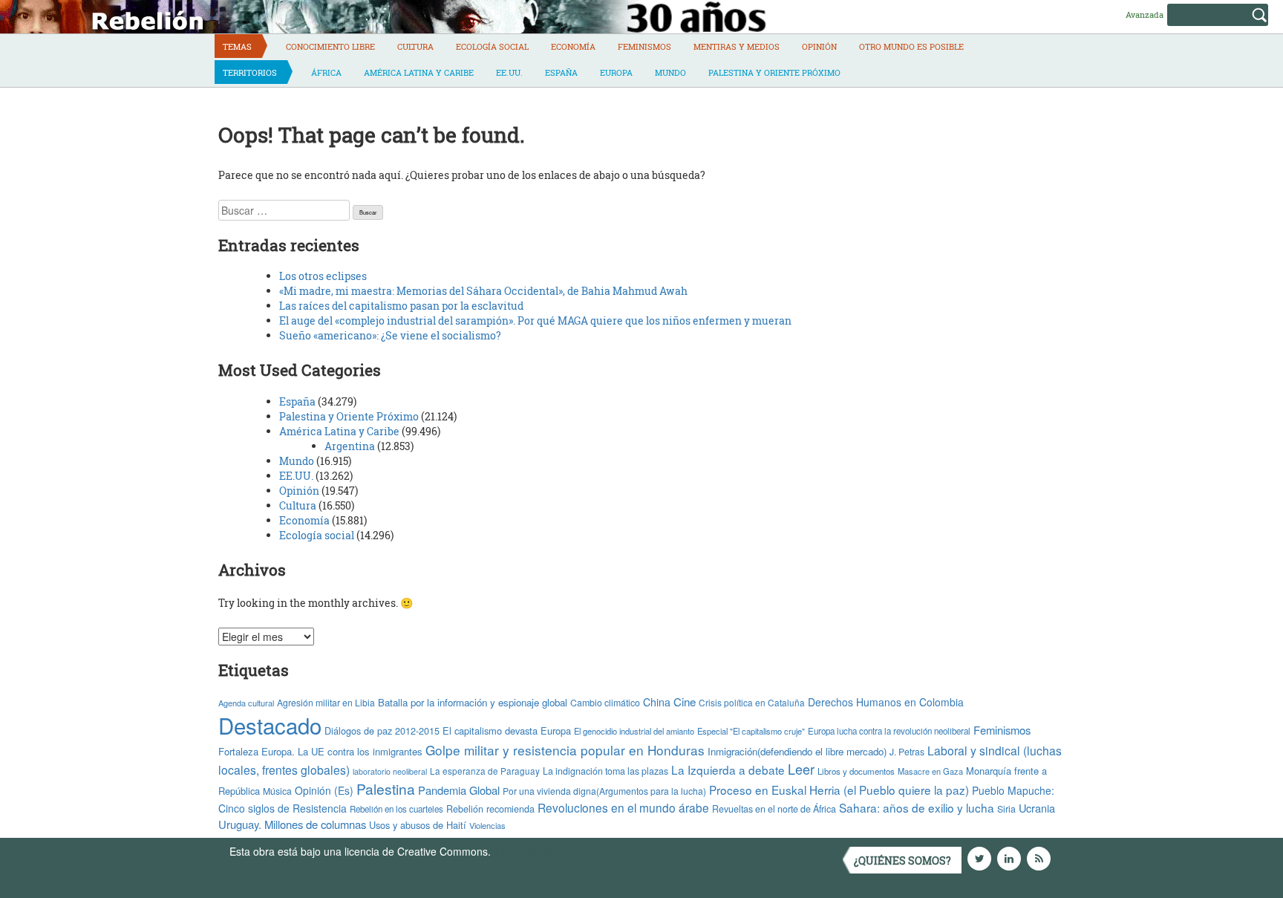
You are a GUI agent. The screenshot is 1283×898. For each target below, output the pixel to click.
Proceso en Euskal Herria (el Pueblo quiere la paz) (839, 789)
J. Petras (906, 751)
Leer (801, 768)
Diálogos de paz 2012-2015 (382, 730)
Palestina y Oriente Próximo (774, 72)
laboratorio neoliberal (390, 771)
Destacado (269, 725)
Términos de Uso (534, 851)
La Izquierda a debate (728, 769)
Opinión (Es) (324, 790)
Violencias (487, 825)
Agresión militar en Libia (326, 702)
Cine (684, 701)
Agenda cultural (246, 703)
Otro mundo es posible (911, 46)
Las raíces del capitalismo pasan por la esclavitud (401, 306)
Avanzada (1144, 14)
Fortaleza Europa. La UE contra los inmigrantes (320, 751)
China (656, 701)
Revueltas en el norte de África (774, 809)
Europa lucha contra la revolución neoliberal (889, 731)
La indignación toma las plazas (605, 771)
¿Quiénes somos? (902, 860)
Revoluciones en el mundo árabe (623, 807)
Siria (1006, 809)
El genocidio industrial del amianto (634, 731)
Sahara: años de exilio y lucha (916, 807)
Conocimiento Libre (330, 46)
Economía (573, 46)
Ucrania (1037, 808)
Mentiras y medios (736, 46)
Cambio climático (605, 702)
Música (277, 791)
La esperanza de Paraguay (485, 771)
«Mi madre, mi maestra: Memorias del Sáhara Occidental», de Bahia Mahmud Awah (483, 291)
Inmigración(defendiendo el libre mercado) (797, 751)
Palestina (385, 788)
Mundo (670, 72)
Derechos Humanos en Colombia (886, 701)
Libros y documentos (856, 771)
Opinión (819, 46)
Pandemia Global (459, 790)
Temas (237, 46)
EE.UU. (509, 72)
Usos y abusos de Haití (417, 825)
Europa (616, 72)
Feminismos (644, 46)
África (326, 72)
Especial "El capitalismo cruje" (751, 731)
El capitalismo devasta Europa (507, 730)
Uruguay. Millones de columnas (292, 824)
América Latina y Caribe (419, 72)
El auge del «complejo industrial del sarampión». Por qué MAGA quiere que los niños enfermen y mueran (535, 320)
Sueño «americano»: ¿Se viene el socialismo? (390, 335)
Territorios (250, 72)
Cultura (415, 46)
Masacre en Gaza (930, 771)
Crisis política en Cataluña (752, 702)
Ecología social (492, 46)
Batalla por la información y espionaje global (472, 702)
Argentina (349, 446)
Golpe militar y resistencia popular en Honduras (565, 750)
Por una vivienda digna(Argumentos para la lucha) (604, 790)
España (561, 72)
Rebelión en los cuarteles (396, 809)
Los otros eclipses (323, 276)
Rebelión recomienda (490, 809)
